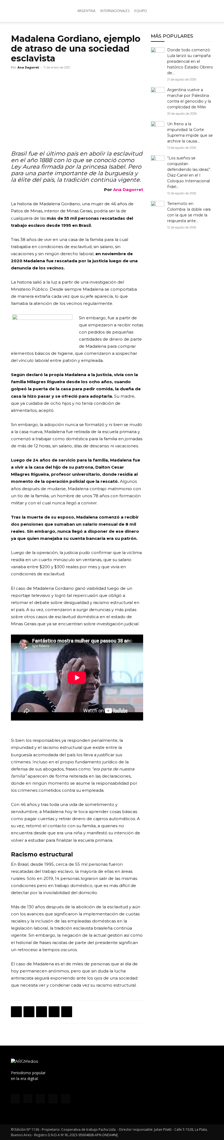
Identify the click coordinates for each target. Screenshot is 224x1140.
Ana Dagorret (28, 67)
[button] (206, 11)
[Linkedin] (54, 1011)
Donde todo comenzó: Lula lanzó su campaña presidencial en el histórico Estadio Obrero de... (190, 61)
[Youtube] (65, 1098)
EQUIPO (140, 10)
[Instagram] (27, 1098)
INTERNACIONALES (114, 10)
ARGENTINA (86, 10)
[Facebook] (16, 1011)
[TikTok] (40, 1098)
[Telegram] (66, 1011)
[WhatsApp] (41, 1011)
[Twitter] (28, 1011)
